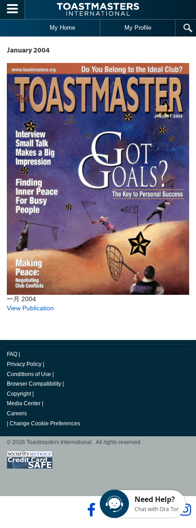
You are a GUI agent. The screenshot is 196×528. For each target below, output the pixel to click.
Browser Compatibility (34, 384)
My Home (62, 27)
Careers (17, 413)
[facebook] (90, 509)
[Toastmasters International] (98, 9)
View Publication (30, 308)
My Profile (137, 27)
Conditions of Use (29, 374)
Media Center (24, 403)
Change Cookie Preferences (45, 423)
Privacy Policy (24, 364)
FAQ (12, 354)
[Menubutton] (12, 9)
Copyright (19, 394)
